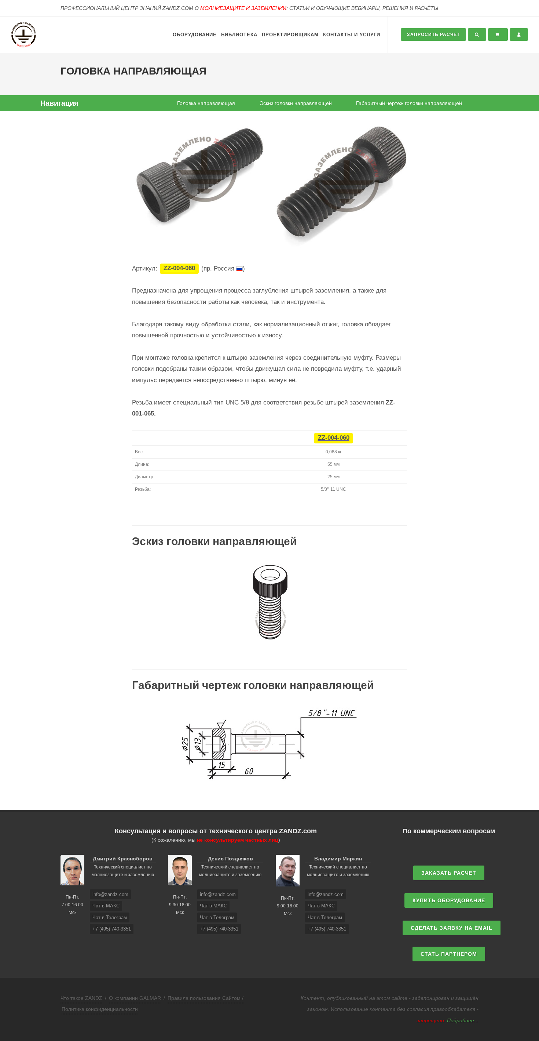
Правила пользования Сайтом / (205, 998)
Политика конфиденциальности (100, 1009)
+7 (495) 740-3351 (111, 929)
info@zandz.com (110, 894)
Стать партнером (449, 954)
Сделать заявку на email (451, 928)
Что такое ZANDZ (81, 998)
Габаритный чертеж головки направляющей (409, 103)
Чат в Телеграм (109, 917)
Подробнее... (462, 1020)
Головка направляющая (206, 103)
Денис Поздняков (230, 859)
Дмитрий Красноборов (123, 859)
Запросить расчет (433, 34)
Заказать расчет (448, 873)
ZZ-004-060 (179, 268)
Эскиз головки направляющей (296, 103)
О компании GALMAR (135, 998)
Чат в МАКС (106, 905)
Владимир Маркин (338, 859)
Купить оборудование (448, 900)
